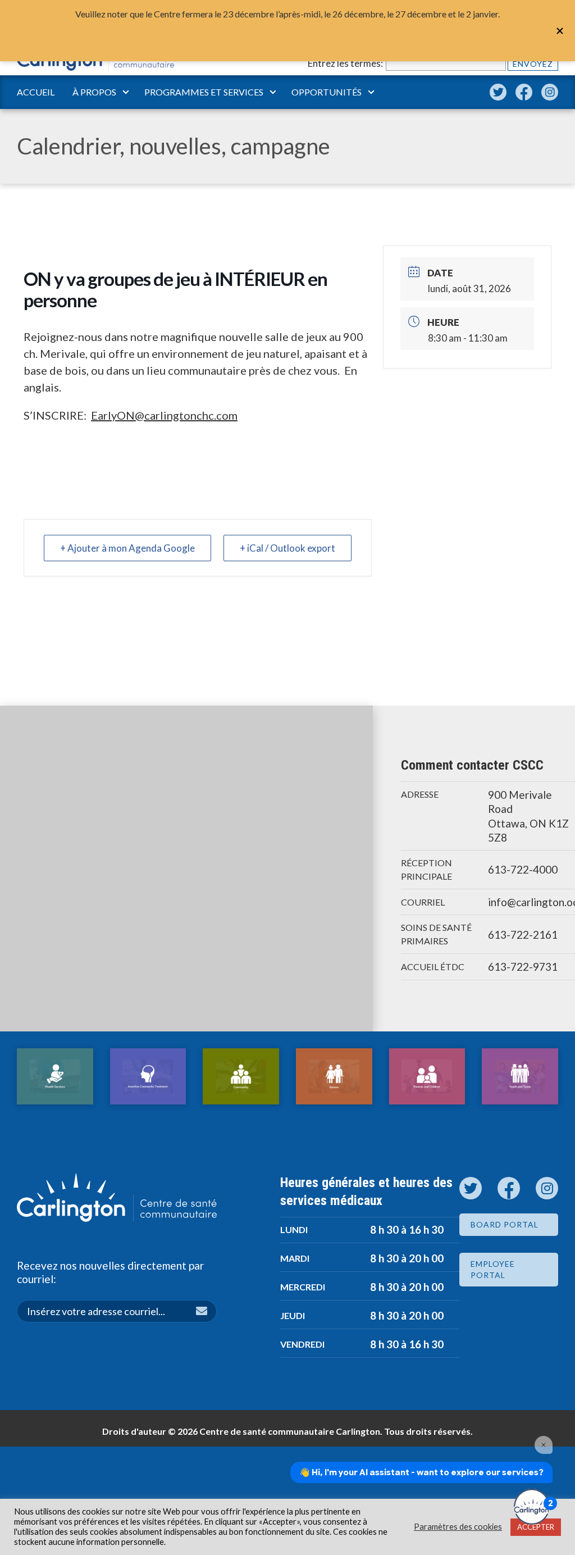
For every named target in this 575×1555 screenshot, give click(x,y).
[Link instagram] (549, 92)
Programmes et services (203, 92)
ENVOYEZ (533, 64)
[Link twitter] (498, 92)
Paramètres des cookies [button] (458, 1526)
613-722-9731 (523, 966)
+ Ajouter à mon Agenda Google (127, 548)
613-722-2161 (523, 934)
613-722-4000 (523, 869)
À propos (94, 92)
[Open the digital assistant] (532, 1507)
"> (560, 31)
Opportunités (326, 92)
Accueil (35, 92)
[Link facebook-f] (523, 92)
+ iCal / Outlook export (287, 548)
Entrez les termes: (345, 63)
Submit (206, 1313)
